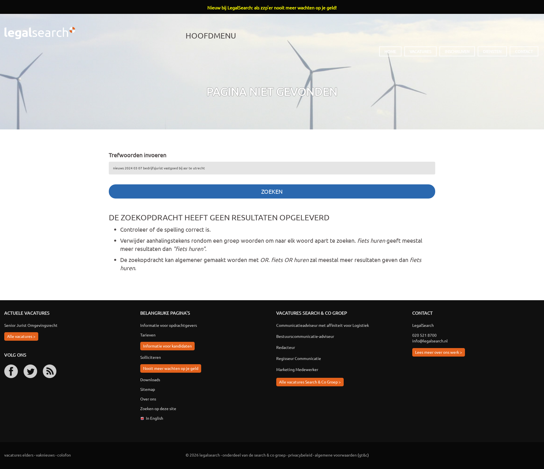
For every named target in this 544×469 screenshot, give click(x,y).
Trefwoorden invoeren (137, 154)
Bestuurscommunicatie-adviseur (305, 336)
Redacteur (285, 347)
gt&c (363, 454)
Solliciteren (150, 357)
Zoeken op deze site (158, 408)
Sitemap (147, 389)
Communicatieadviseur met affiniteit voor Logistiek (322, 325)
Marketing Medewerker (297, 369)
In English (154, 418)
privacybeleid (300, 454)
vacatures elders (18, 454)
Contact (524, 51)
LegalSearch (39, 33)
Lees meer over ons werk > (438, 352)
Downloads (150, 379)
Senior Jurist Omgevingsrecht (31, 325)
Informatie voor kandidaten (167, 345)
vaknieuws (45, 454)
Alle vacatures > (21, 336)
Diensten (492, 51)
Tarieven (148, 334)
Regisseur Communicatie (298, 358)
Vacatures (420, 51)
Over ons (148, 398)
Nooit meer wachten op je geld (170, 368)
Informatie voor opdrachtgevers (168, 325)
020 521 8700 (424, 335)
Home (390, 51)
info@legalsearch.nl (430, 340)
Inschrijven (457, 51)
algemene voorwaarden (336, 454)
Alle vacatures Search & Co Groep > (310, 381)
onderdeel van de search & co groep (254, 454)
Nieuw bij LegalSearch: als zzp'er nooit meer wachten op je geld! (272, 7)
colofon (64, 454)
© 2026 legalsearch (203, 454)
